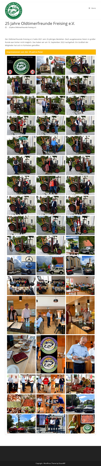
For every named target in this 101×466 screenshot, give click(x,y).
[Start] (6, 27)
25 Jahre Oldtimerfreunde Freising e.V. (22, 27)
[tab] (50, 52)
